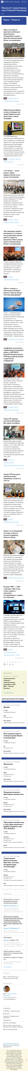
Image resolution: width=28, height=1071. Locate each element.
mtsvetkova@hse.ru (11, 999)
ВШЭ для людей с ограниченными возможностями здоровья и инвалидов (13, 1026)
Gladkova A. (6, 940)
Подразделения (7, 1020)
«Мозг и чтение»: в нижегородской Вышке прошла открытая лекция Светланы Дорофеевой (13, 291)
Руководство (6, 1013)
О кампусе (6, 1008)
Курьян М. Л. (7, 905)
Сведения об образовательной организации (11, 1016)
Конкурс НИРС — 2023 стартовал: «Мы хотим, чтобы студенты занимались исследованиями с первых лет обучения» (13, 592)
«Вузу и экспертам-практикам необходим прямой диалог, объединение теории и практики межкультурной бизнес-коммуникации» (13, 35)
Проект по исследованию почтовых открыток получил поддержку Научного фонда (13, 534)
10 (10, 664)
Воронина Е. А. (14, 905)
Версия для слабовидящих (9, 1022)
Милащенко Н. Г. (16, 928)
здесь (10, 1058)
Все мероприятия (8, 692)
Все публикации (7, 967)
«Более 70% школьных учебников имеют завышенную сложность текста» (12, 477)
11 (13, 664)
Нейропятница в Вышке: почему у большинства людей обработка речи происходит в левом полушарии (12, 114)
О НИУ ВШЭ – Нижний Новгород (11, 1011)
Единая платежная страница (10, 1029)
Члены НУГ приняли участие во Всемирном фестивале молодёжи (12, 421)
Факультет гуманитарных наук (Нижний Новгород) (14, 9)
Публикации (7, 894)
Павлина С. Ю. (7, 928)
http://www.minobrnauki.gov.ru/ (11, 1043)
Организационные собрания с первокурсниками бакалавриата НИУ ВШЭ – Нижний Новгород (10, 683)
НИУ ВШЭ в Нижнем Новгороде (12, 1)
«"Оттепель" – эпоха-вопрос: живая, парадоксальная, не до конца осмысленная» (12, 174)
